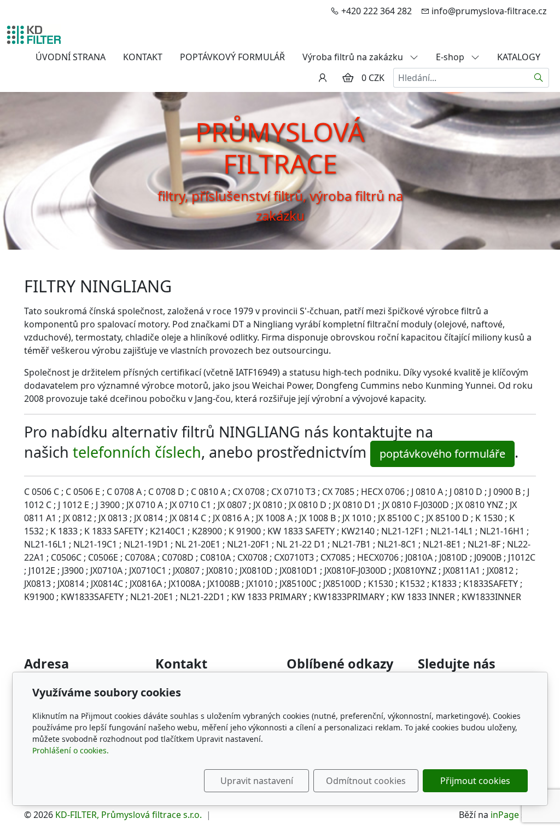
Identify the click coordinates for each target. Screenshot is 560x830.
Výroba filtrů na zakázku (353, 57)
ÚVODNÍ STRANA (71, 57)
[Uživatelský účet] (322, 77)
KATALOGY (518, 57)
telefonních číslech (137, 452)
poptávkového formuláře (442, 453)
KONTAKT (142, 57)
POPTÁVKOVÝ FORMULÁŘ (232, 57)
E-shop (451, 57)
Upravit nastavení (256, 781)
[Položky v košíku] (348, 77)
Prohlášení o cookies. (70, 750)
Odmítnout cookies (366, 781)
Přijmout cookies (475, 781)
